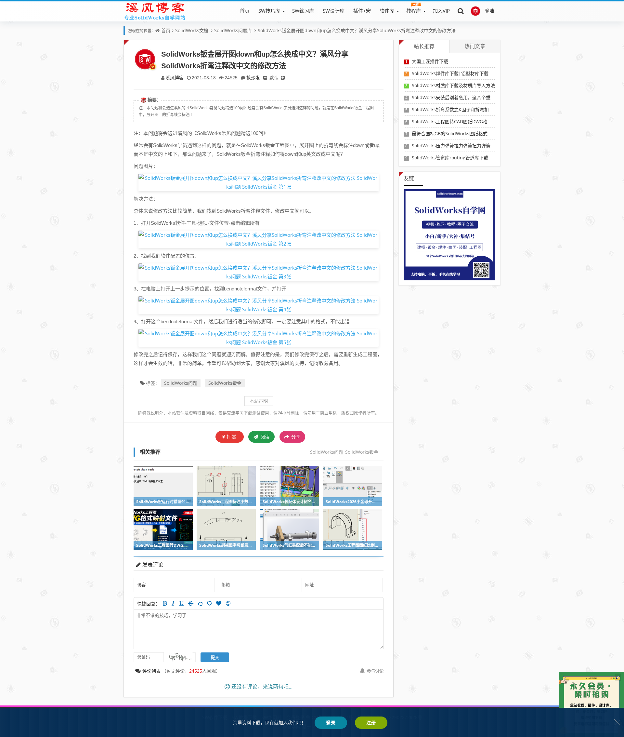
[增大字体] (283, 77)
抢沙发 (253, 77)
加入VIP (441, 10)
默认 (274, 77)
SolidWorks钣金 (224, 383)
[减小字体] (265, 77)
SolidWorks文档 (191, 30)
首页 (245, 10)
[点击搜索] (461, 10)
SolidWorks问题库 (233, 30)
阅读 (264, 437)
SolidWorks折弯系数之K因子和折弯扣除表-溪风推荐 (465, 109)
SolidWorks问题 (180, 383)
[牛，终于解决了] (209, 603)
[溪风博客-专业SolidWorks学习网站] (155, 10)
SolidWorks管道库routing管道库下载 (450, 157)
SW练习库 (303, 10)
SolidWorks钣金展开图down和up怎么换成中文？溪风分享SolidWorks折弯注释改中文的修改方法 (357, 30)
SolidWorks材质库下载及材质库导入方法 (453, 85)
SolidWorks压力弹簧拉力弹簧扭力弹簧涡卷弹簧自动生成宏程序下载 (481, 145)
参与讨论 (375, 671)
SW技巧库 (269, 10)
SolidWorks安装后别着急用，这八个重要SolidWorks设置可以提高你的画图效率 (493, 97)
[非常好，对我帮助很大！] (218, 603)
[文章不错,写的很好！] (200, 603)
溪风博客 (174, 77)
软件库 (387, 10)
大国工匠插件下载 (430, 61)
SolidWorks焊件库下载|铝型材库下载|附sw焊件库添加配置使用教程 (482, 73)
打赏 (232, 437)
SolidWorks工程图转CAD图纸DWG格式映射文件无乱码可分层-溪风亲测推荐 (489, 121)
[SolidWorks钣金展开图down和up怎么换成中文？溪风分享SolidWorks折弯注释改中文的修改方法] (258, 182)
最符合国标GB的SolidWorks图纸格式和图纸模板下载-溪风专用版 (478, 133)
